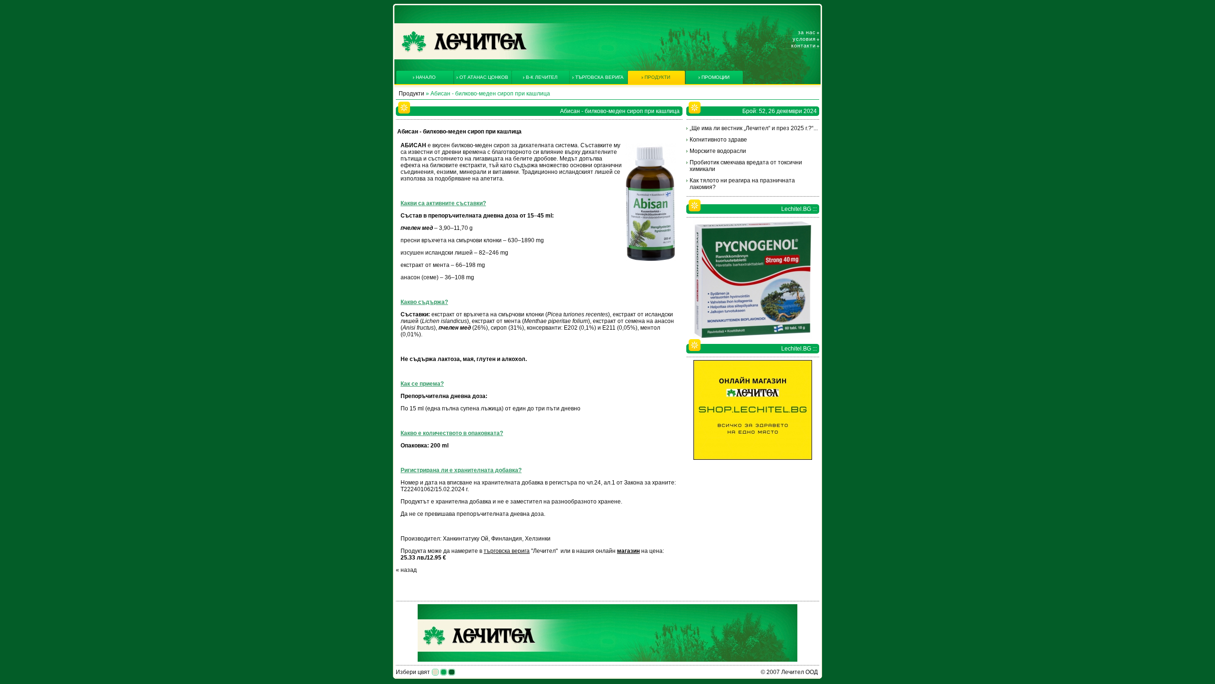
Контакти (803, 45)
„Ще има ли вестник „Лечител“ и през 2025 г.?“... (754, 128)
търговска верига (507, 551)
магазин (628, 551)
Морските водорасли (718, 151)
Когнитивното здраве (718, 139)
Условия (804, 39)
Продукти (411, 93)
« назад (406, 570)
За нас (807, 32)
